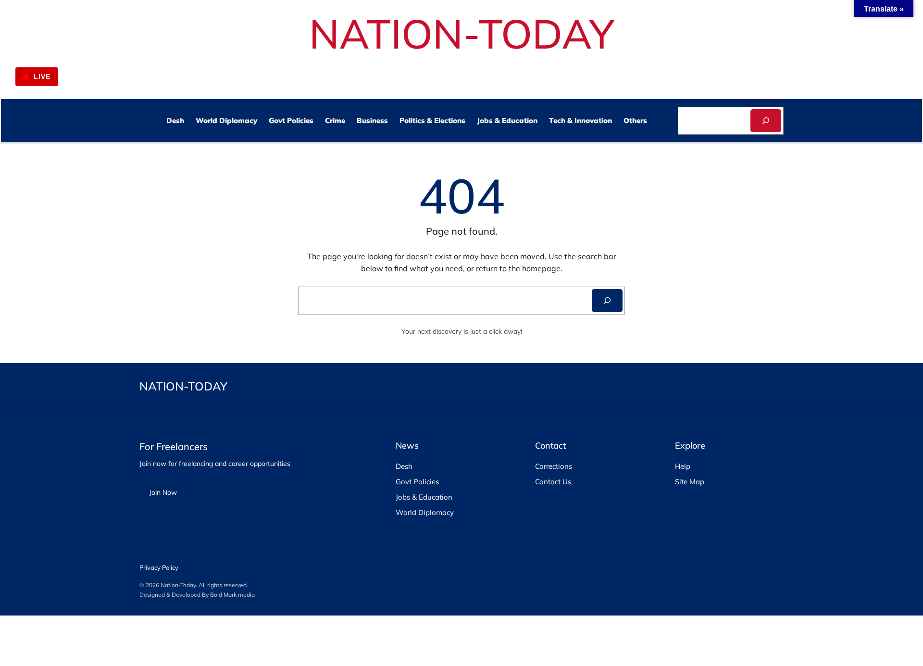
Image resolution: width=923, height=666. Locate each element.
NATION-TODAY (461, 33)
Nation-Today (178, 585)
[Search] (765, 120)
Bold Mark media (232, 594)
